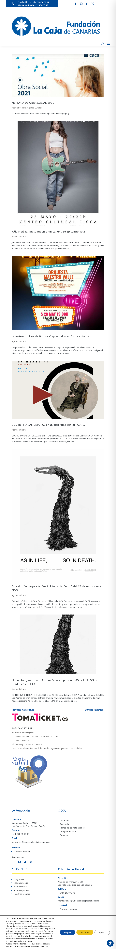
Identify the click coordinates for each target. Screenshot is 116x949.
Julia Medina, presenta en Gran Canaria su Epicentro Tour (48, 231)
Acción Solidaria (19, 107)
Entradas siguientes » (94, 709)
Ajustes (102, 932)
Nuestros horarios (22, 851)
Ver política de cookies (23, 941)
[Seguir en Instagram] (81, 3)
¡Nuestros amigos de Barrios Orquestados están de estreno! (51, 336)
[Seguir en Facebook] (75, 3)
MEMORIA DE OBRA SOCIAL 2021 (33, 102)
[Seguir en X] (92, 3)
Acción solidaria (21, 883)
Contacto (64, 835)
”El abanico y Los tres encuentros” (27, 744)
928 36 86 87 (42, 2)
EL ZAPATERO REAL (21, 740)
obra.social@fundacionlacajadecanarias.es (31, 842)
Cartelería (64, 824)
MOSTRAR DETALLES (39, 946)
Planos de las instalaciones (72, 827)
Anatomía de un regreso (23, 732)
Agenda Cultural (34, 107)
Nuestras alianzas (22, 894)
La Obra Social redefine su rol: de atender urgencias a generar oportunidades (47, 748)
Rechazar (85, 932)
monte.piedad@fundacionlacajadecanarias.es (78, 900)
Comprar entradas (68, 831)
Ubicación (64, 820)
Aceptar (67, 932)
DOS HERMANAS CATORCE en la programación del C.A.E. (48, 424)
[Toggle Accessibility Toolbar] (110, 943)
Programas (19, 879)
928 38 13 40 (42, 5)
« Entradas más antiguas (23, 709)
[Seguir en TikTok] (87, 3)
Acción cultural (20, 886)
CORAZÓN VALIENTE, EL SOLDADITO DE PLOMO (35, 736)
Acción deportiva (21, 890)
